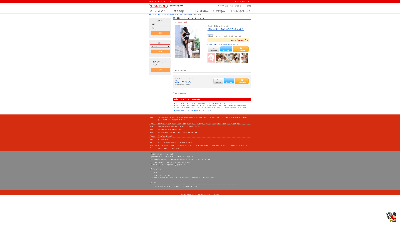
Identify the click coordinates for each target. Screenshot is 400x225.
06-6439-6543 (218, 81)
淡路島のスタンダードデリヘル (184, 110)
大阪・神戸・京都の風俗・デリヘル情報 (200, 194)
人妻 (177, 145)
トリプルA (155, 172)
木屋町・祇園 (174, 126)
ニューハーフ (193, 145)
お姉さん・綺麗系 (162, 148)
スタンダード (161, 145)
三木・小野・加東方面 (197, 123)
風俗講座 (160, 162)
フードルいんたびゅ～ (170, 162)
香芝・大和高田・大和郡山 (180, 132)
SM (210, 145)
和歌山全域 (169, 136)
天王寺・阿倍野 (212, 117)
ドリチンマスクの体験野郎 (168, 159)
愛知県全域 (161, 139)
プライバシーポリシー (179, 186)
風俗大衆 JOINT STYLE (198, 177)
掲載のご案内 (246, 1)
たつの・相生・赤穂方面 (210, 123)
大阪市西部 (227, 117)
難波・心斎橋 (184, 117)
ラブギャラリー (210, 177)
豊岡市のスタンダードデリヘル (214, 108)
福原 (173, 123)
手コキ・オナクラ (170, 145)
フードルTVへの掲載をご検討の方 (162, 186)
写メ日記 (191, 157)
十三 (175, 117)
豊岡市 (220, 123)
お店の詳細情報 (240, 49)
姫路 (190, 123)
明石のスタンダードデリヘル (224, 103)
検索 (249, 6)
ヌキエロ (200, 159)
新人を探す (164, 157)
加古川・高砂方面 (183, 123)
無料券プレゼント (182, 165)
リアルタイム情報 (168, 154)
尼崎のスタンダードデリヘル (203, 110)
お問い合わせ (237, 1)
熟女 (181, 145)
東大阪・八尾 (182, 120)
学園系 (206, 145)
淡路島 (234, 123)
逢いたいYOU (183, 81)
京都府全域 (161, 126)
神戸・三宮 (168, 123)
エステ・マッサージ (241, 145)
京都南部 (191, 126)
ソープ (189, 142)
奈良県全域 (161, 132)
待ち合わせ (167, 142)
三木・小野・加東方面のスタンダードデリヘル (233, 105)
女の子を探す (156, 157)
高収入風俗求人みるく (172, 177)
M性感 (213, 145)
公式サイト (226, 49)
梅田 (178, 117)
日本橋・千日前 (203, 117)
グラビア (154, 165)
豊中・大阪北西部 (173, 120)
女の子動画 (181, 162)
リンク (195, 186)
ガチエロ (154, 162)
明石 (176, 123)
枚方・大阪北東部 (162, 120)
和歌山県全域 (161, 136)
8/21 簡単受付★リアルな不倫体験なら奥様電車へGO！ (223, 44)
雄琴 (166, 129)
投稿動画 (187, 162)
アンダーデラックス (185, 177)
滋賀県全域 (161, 129)
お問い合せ (189, 186)
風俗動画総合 (156, 159)
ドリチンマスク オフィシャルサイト (162, 175)
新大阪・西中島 (169, 117)
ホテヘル (184, 142)
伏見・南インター (183, 126)
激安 (199, 145)
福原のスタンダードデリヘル (206, 103)
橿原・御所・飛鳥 (192, 132)
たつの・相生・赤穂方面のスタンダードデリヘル (189, 108)
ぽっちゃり (186, 145)
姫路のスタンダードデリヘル (210, 105)
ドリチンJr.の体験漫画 (167, 165)
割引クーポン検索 (157, 154)
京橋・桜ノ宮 (220, 117)
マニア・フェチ (220, 145)
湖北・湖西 (178, 129)
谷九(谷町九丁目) (193, 117)
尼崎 (238, 123)
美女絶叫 (179, 159)
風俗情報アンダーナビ (158, 177)
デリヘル (160, 142)
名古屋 (166, 139)
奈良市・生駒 (168, 132)
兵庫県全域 (161, 123)
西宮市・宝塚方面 (227, 123)
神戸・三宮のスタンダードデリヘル (186, 103)
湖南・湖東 (171, 129)
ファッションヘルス (176, 142)
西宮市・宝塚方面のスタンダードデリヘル (237, 108)
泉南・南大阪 (234, 117)
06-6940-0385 (214, 49)
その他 (177, 148)
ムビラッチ (207, 159)
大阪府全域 (161, 117)
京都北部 (196, 126)
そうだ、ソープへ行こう (190, 159)
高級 (202, 145)
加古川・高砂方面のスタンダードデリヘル (187, 105)
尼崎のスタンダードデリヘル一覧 (160, 1)
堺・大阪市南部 (243, 117)
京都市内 (167, 126)
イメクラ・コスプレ (230, 145)
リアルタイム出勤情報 (174, 157)
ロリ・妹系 (171, 148)
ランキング (185, 157)
